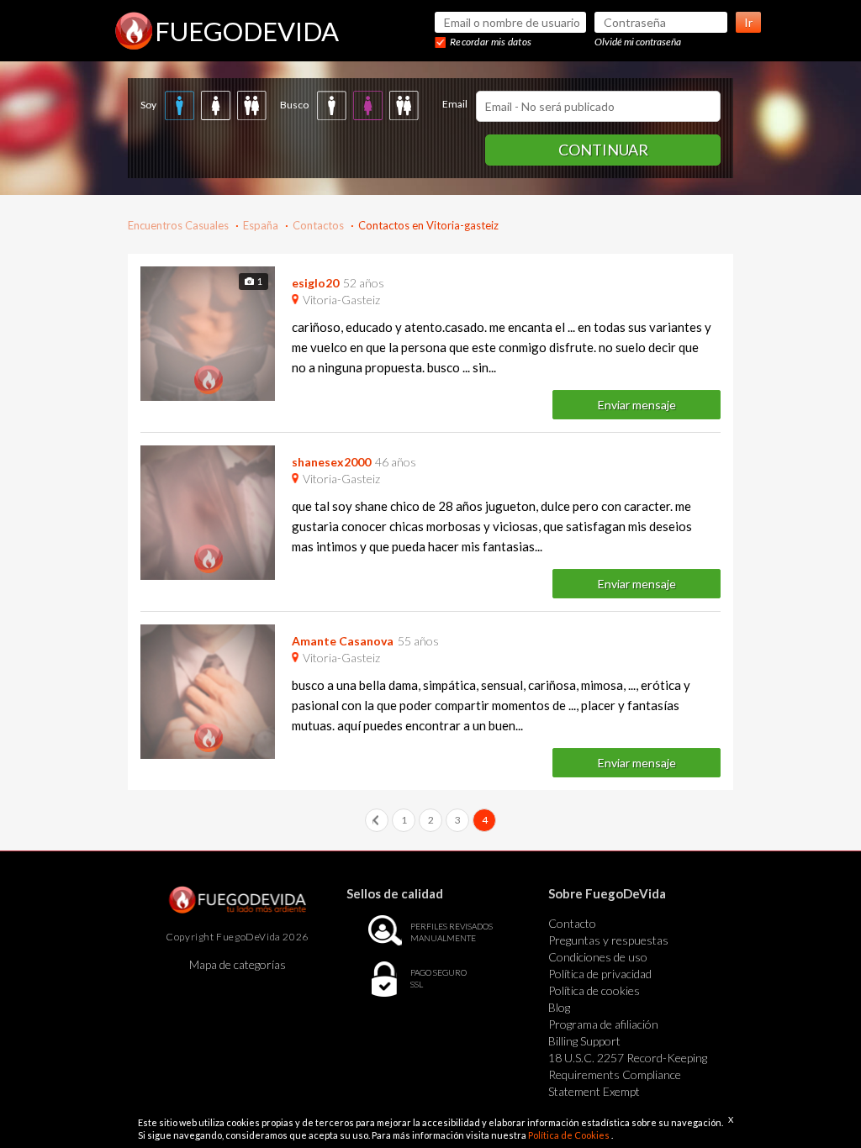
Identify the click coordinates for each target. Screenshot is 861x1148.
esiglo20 (315, 283)
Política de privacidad (600, 973)
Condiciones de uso (597, 957)
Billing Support (584, 1041)
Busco (294, 104)
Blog (559, 1007)
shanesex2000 (331, 462)
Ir (748, 22)
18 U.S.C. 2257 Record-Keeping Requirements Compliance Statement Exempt (627, 1074)
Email (454, 103)
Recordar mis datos (490, 41)
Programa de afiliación (603, 1024)
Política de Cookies (569, 1135)
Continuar (603, 149)
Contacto (572, 923)
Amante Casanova (343, 641)
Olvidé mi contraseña (637, 41)
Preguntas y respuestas (608, 940)
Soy (148, 104)
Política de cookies (594, 990)
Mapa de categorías (237, 964)
